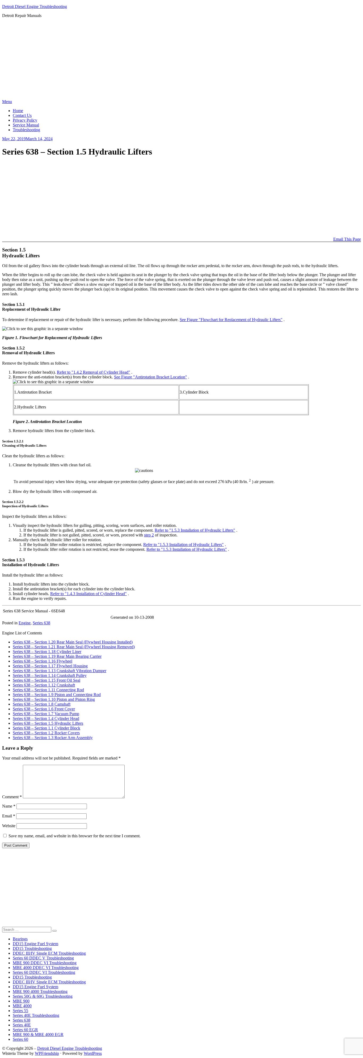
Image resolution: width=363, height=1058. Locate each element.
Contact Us (22, 115)
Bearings (20, 939)
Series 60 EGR (25, 1029)
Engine (25, 623)
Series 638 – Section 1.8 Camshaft (41, 704)
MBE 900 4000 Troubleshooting (40, 991)
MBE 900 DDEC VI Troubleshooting (45, 963)
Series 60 (20, 1039)
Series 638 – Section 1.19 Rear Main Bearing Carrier (57, 656)
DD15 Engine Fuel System (35, 943)
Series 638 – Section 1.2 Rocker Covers (46, 733)
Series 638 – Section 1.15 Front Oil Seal (46, 680)
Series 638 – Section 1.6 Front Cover (44, 709)
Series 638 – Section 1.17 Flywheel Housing (50, 666)
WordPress (93, 1053)
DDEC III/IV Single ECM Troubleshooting (49, 953)
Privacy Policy (25, 120)
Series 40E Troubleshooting (36, 1015)
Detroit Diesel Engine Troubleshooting (34, 6)
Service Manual (26, 125)
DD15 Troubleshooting (32, 948)
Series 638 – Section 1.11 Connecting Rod (48, 690)
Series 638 (41, 623)
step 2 (149, 535)
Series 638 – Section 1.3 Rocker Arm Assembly (53, 737)
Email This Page (347, 239)
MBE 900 (21, 1001)
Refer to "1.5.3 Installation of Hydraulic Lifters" (195, 530)
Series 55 (20, 1010)
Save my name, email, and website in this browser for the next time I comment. (75, 836)
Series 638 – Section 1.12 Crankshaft (44, 685)
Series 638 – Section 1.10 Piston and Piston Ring (54, 699)
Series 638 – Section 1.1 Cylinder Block (46, 728)
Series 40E (22, 1025)
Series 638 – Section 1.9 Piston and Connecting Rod (57, 694)
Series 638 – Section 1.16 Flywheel (42, 661)
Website (8, 826)
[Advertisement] (181, 59)
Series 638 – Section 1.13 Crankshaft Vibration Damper (59, 670)
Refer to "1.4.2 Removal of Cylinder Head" (93, 372)
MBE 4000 (22, 1006)
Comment (12, 797)
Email (8, 816)
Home (18, 110)
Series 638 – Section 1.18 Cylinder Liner (47, 651)
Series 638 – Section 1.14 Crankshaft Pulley (50, 675)
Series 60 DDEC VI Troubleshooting (44, 972)
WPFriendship (47, 1053)
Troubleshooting (26, 129)
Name (8, 806)
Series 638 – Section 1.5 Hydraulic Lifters (48, 723)
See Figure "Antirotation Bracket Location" (150, 377)
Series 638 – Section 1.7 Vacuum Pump (46, 713)
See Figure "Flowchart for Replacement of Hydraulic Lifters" (231, 319)
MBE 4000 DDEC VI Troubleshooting (46, 967)
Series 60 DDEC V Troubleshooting (43, 958)
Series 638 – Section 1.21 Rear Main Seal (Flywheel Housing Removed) (74, 647)
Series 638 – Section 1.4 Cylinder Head (46, 718)
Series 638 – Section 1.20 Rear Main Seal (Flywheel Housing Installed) (73, 642)
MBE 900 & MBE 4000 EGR (38, 1034)
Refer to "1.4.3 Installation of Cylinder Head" (88, 593)
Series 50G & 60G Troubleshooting (43, 996)
